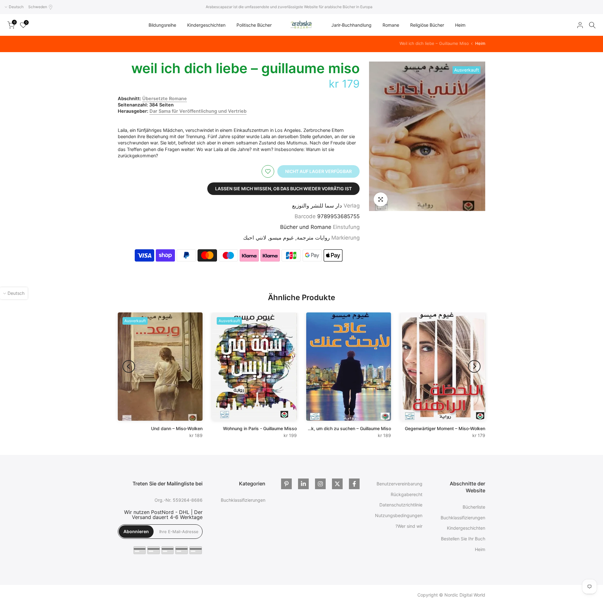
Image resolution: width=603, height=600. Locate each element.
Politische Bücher (254, 25)
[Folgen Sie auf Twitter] (337, 483)
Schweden (37, 6)
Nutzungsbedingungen (398, 515)
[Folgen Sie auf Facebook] (354, 483)
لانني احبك (254, 238)
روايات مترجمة (313, 238)
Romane (391, 25)
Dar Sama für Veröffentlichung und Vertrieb (198, 111)
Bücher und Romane (305, 227)
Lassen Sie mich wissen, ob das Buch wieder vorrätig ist (283, 188)
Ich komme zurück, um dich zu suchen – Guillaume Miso (333, 428)
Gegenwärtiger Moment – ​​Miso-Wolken (445, 428)
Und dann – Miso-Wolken (177, 428)
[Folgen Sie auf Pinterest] (286, 483)
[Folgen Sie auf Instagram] (320, 483)
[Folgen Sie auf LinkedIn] (303, 483)
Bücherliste (474, 507)
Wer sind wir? (408, 526)
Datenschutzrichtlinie (400, 504)
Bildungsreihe (162, 25)
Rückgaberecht (406, 494)
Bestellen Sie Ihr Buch (463, 538)
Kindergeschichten (206, 25)
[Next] (128, 366)
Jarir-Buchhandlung (351, 25)
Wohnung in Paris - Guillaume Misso (260, 428)
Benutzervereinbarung (399, 483)
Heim (460, 25)
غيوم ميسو (281, 238)
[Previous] (474, 366)
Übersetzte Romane (164, 98)
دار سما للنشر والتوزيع (317, 206)
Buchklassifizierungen (463, 517)
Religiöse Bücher (427, 25)
